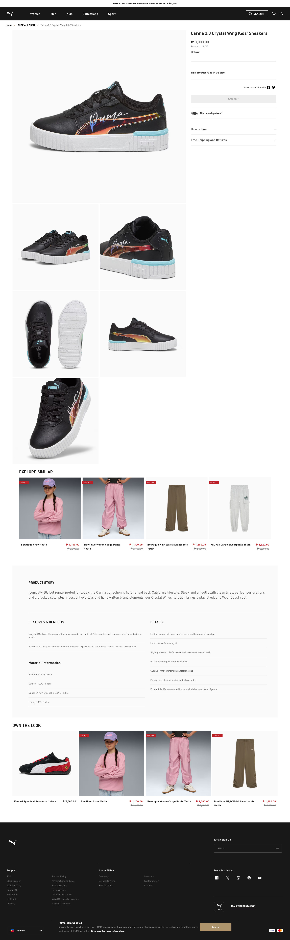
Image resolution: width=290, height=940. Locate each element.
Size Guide (12, 894)
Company (103, 876)
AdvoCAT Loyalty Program (65, 898)
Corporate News (107, 880)
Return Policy (59, 876)
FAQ (9, 876)
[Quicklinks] (281, 13)
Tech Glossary (14, 885)
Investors (149, 876)
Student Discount (61, 903)
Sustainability (151, 880)
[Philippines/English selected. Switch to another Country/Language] (25, 930)
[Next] (265, 514)
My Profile (12, 898)
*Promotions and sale (63, 880)
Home (9, 25)
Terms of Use (59, 889)
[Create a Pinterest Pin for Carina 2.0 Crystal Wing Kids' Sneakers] (273, 87)
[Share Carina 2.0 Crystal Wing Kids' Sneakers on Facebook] (268, 87)
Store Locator (14, 880)
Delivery (11, 903)
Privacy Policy (59, 885)
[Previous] (24, 514)
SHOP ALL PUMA (26, 25)
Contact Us (12, 889)
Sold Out (233, 98)
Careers (148, 885)
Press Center (105, 885)
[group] (50, 514)
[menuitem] (35, 13)
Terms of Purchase (61, 894)
